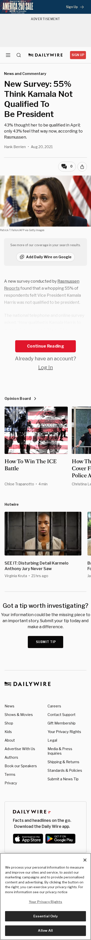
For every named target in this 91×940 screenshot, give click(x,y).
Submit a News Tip (63, 779)
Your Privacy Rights (64, 732)
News (9, 706)
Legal (52, 740)
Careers (54, 706)
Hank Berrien (15, 147)
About (10, 740)
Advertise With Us (20, 749)
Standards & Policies (65, 770)
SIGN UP (78, 55)
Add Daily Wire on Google (49, 257)
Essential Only (45, 916)
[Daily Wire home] (46, 55)
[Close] (84, 860)
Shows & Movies (19, 714)
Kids (8, 732)
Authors (11, 757)
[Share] (82, 167)
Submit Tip (46, 642)
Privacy (11, 783)
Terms (10, 774)
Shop (9, 723)
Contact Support (62, 714)
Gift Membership (62, 723)
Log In (45, 367)
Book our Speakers (21, 766)
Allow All (45, 930)
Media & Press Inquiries (60, 751)
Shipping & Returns (63, 762)
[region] (45, 896)
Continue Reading (45, 346)
